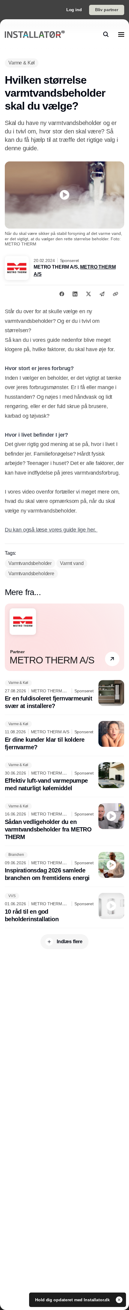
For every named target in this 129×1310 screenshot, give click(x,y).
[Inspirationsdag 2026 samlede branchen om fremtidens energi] (64, 867)
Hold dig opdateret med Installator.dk (73, 1299)
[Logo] (34, 34)
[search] (106, 34)
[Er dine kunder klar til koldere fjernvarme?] (64, 736)
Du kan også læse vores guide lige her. (51, 530)
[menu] (121, 34)
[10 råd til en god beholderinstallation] (64, 908)
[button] (112, 659)
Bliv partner (106, 9)
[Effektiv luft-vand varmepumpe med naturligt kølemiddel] (64, 777)
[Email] (102, 294)
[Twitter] (88, 294)
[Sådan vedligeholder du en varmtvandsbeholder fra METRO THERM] (64, 822)
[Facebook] (61, 294)
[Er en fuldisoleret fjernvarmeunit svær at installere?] (64, 695)
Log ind (74, 9)
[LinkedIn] (75, 294)
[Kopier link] (115, 294)
